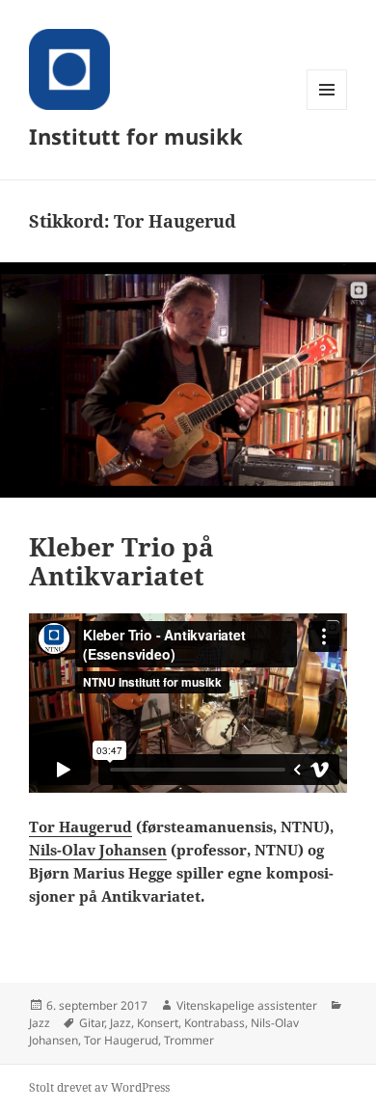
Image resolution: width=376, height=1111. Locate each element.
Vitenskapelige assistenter (246, 1005)
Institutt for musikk (136, 136)
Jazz (39, 1023)
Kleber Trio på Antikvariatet (121, 561)
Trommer (189, 1040)
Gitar (91, 1023)
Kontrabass (214, 1023)
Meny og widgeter (327, 109)
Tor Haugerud (80, 826)
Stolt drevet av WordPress (99, 1087)
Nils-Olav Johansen (98, 849)
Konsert (157, 1023)
